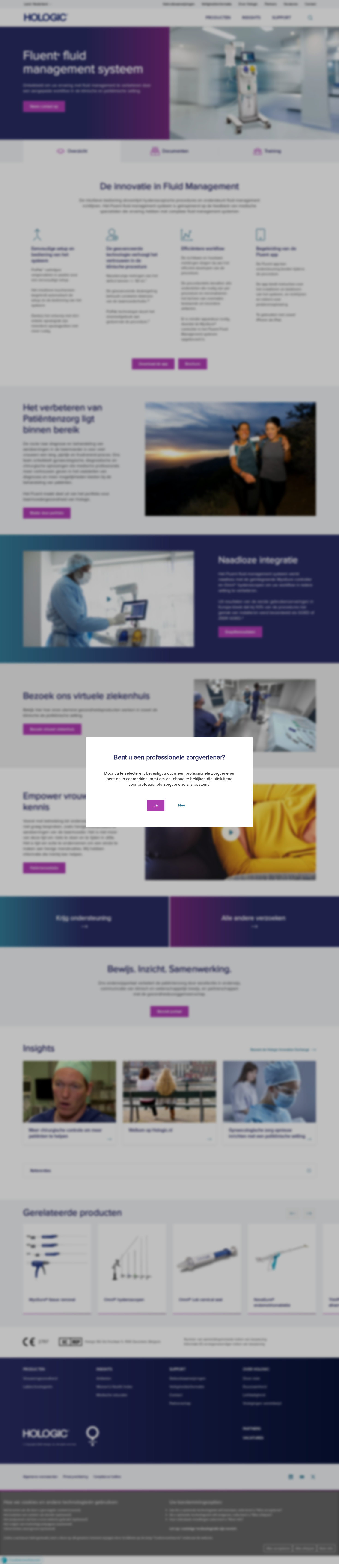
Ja (156, 805)
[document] (169, 782)
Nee (181, 805)
